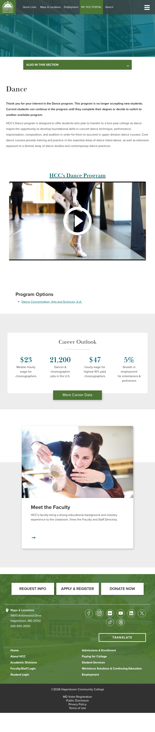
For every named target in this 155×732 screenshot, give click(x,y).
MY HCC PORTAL (91, 7)
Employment (71, 7)
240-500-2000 (20, 626)
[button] (147, 7)
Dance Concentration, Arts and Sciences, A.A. (52, 302)
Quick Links (29, 7)
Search (109, 7)
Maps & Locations (50, 7)
